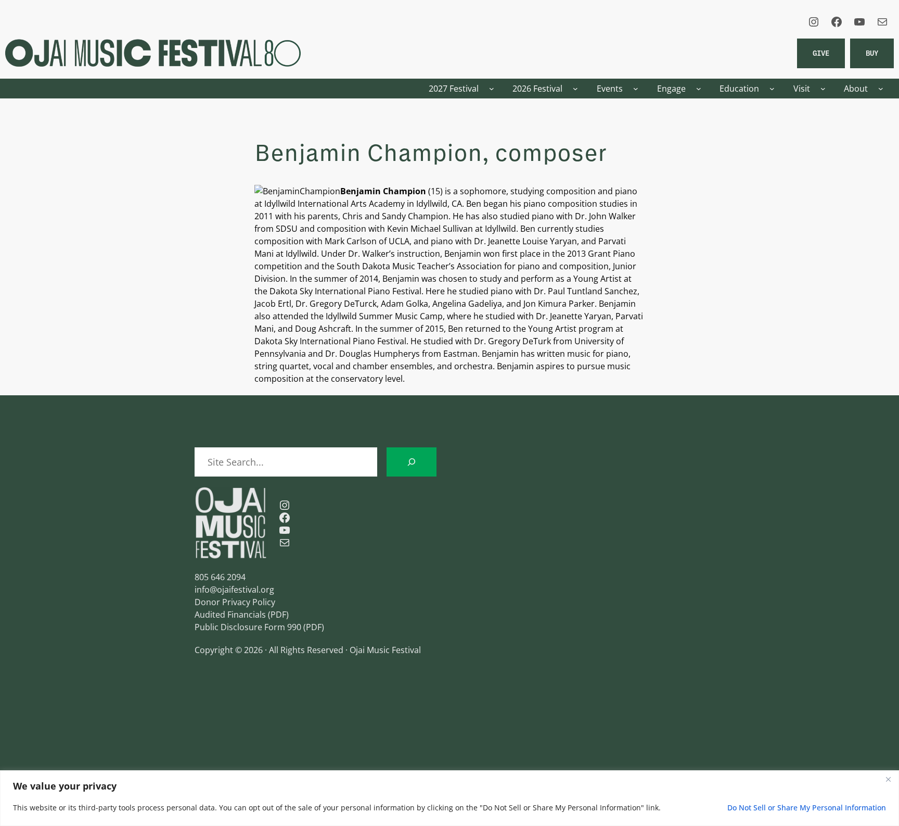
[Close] (888, 779)
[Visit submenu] (823, 88)
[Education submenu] (772, 88)
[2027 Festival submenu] (491, 88)
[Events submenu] (635, 88)
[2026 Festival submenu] (575, 88)
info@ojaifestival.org (234, 589)
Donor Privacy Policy (235, 602)
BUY (872, 52)
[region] (449, 798)
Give (821, 52)
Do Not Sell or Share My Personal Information (806, 807)
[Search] (411, 462)
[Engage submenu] (698, 88)
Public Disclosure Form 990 (248, 627)
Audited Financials (230, 614)
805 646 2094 (220, 577)
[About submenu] (880, 88)
